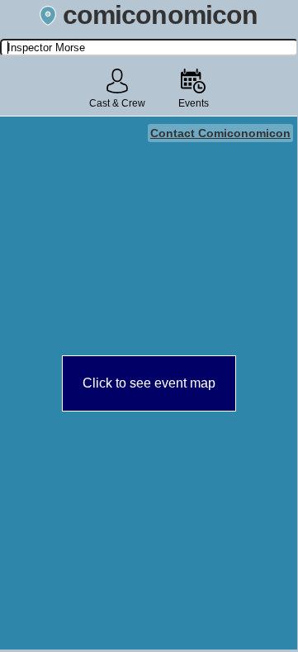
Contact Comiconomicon (220, 133)
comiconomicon (160, 15)
